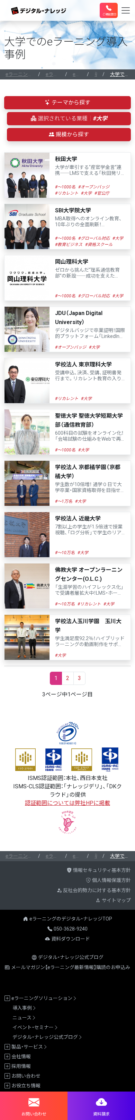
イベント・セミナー (33, 1027)
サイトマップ (116, 900)
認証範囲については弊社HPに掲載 (67, 803)
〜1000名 (66, 187)
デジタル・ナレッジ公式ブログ (71, 957)
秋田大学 (88, 166)
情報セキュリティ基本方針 (102, 870)
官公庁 (103, 193)
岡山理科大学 (87, 268)
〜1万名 (64, 501)
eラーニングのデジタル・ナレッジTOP (70, 919)
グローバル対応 (95, 238)
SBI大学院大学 (88, 217)
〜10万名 (66, 552)
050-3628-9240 (71, 929)
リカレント (67, 193)
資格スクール (100, 244)
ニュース (22, 1017)
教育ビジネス (69, 244)
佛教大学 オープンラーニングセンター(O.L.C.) (89, 581)
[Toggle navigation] (125, 10)
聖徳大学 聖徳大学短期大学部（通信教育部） (89, 427)
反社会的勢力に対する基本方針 (97, 890)
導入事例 (22, 1008)
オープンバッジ (95, 187)
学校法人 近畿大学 (89, 525)
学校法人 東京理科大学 (89, 371)
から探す (71, 102)
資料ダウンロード (70, 939)
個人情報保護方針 (111, 880)
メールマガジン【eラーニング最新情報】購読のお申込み (70, 967)
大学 (87, 193)
